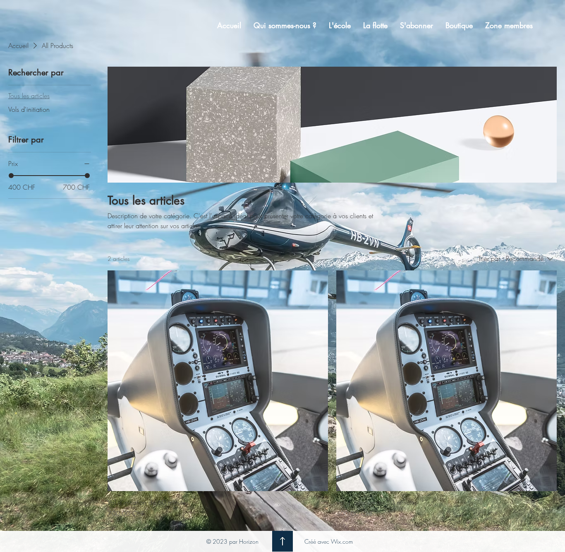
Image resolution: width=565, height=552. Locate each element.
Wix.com (342, 541)
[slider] (11, 176)
